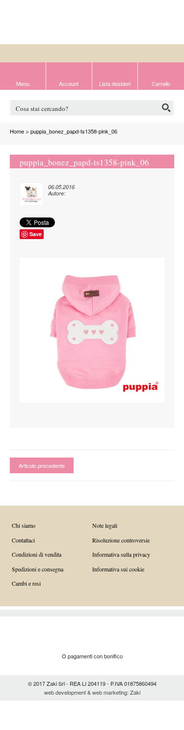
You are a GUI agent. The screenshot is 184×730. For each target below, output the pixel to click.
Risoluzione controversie (121, 540)
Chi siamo (23, 525)
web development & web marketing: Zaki (92, 692)
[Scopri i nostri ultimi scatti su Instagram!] (169, 23)
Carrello (161, 83)
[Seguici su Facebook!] (153, 23)
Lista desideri (115, 83)
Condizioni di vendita (36, 554)
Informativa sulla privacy (121, 554)
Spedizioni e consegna (37, 569)
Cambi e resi (26, 583)
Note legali (104, 525)
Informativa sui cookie (118, 569)
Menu (22, 83)
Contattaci (23, 540)
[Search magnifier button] (166, 107)
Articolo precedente (42, 465)
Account (69, 83)
